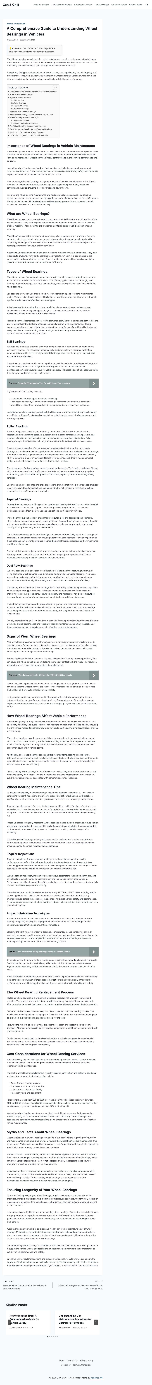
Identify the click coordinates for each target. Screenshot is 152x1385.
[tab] (47, 1336)
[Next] (96, 1322)
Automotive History (83, 4)
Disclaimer (65, 1365)
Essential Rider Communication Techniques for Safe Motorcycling (25, 1285)
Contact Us (72, 1360)
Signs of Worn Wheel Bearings (23, 111)
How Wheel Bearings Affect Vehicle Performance (31, 114)
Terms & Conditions (82, 1365)
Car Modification (119, 4)
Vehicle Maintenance (62, 4)
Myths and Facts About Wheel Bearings (27, 132)
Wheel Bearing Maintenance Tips (24, 117)
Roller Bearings (20, 103)
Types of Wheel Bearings (20, 97)
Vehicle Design (102, 4)
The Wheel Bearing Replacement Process (27, 126)
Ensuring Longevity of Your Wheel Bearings (29, 135)
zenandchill (13, 40)
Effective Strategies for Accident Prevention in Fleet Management (80, 1285)
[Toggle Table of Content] (54, 88)
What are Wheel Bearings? (21, 94)
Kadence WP (97, 1378)
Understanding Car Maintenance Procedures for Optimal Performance (75, 1319)
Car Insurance (135, 4)
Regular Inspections (21, 120)
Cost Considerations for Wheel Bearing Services (31, 129)
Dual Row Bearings (21, 108)
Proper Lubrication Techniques (26, 123)
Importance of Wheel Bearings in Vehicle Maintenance (33, 91)
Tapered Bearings (21, 106)
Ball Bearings (19, 100)
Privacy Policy (86, 1360)
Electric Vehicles (41, 4)
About (62, 1360)
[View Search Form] (147, 5)
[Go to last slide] (9, 1322)
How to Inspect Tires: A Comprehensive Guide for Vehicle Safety (24, 1319)
